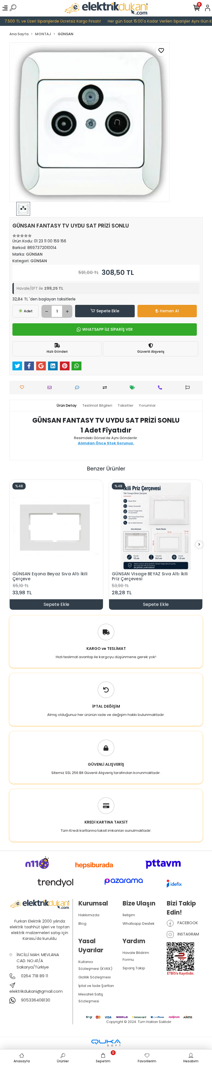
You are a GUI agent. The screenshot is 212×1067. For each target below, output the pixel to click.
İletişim (129, 915)
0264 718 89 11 (34, 976)
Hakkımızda (88, 915)
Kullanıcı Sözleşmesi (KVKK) (95, 965)
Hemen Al (169, 311)
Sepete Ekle (107, 311)
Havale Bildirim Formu (136, 956)
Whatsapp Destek (139, 923)
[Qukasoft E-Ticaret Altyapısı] (106, 1042)
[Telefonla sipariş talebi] (161, 387)
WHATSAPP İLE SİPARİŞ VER (107, 329)
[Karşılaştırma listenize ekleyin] (106, 387)
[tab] (67, 405)
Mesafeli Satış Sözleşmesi (90, 998)
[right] (199, 545)
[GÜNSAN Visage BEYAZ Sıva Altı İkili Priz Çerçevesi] (156, 526)
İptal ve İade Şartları (96, 985)
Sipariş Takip (134, 968)
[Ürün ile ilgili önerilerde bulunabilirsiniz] (189, 387)
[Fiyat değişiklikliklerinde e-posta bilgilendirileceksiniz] (133, 387)
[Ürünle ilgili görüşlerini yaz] (78, 387)
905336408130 (35, 1000)
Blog (82, 923)
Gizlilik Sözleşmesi (94, 977)
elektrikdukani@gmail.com (36, 991)
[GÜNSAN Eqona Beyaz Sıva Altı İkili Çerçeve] (56, 526)
